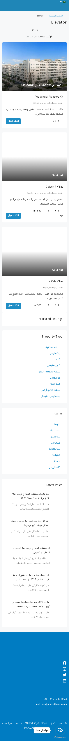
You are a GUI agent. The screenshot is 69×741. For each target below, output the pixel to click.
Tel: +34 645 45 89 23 (55, 698)
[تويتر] (34, 675)
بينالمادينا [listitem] (54, 449)
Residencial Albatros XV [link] (49, 97)
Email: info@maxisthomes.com (50, 704)
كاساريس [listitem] (54, 467)
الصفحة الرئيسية (56, 16)
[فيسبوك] (34, 663)
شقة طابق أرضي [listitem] (50, 390)
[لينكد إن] (34, 681)
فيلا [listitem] (58, 359)
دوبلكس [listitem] (55, 378)
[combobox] (28, 37)
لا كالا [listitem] (57, 461)
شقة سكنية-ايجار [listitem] (49, 372)
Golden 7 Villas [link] (54, 187)
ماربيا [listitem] (57, 424)
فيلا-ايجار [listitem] (54, 384)
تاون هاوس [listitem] (53, 365)
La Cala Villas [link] (55, 281)
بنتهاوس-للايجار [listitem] (50, 396)
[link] (34, 66)
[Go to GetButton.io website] (60, 737)
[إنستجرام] (34, 669)
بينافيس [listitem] (55, 437)
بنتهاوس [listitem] (54, 353)
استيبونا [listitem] (55, 430)
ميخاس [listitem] (55, 443)
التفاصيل (13, 121)
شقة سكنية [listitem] (52, 347)
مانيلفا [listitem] (56, 455)
